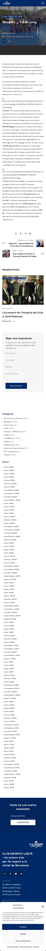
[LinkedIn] (21, 873)
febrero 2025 (10, 520)
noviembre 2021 (11, 649)
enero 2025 (9, 523)
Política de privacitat (26, 947)
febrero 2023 (10, 599)
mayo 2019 (9, 748)
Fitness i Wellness (15, 432)
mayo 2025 (9, 510)
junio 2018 (9, 784)
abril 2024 (9, 553)
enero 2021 (9, 682)
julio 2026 (9, 467)
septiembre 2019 (12, 735)
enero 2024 (9, 563)
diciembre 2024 (11, 526)
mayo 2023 (9, 589)
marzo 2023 (9, 596)
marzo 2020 (9, 715)
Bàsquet (8, 33)
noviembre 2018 (11, 768)
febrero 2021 (10, 678)
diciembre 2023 (11, 566)
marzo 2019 (9, 754)
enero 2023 (9, 602)
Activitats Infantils (16, 418)
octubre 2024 (10, 533)
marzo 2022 (9, 635)
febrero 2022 (10, 639)
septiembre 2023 (12, 576)
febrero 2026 (10, 484)
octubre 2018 (10, 771)
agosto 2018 (10, 778)
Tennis (10, 455)
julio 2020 (9, 702)
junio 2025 (9, 507)
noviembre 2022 (11, 609)
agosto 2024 (10, 540)
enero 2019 (9, 761)
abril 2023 (9, 593)
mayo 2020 (9, 708)
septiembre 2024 (12, 536)
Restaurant (11, 445)
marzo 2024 (9, 556)
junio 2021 (9, 665)
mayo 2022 (9, 629)
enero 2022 (9, 642)
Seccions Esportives (16, 448)
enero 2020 (9, 721)
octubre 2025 (10, 497)
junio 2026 (9, 470)
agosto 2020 (10, 698)
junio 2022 (9, 626)
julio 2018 (9, 781)
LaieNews (12, 438)
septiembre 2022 (12, 616)
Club (9, 428)
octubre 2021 (10, 652)
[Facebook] (10, 873)
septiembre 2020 (12, 695)
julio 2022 (9, 622)
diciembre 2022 (11, 606)
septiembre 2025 (12, 500)
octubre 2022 (10, 612)
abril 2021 (9, 672)
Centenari (10, 425)
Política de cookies (13, 947)
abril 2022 (9, 632)
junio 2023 (9, 586)
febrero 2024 (10, 559)
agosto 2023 (10, 579)
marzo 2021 (9, 675)
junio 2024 (9, 546)
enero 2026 (9, 487)
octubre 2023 (10, 573)
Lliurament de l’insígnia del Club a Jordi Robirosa (22, 314)
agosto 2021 (10, 659)
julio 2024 (9, 543)
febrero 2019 (10, 758)
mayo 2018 (9, 787)
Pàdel (9, 442)
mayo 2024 (9, 550)
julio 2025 (9, 503)
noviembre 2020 (11, 688)
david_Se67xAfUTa (20, 37)
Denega (23, 934)
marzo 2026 (9, 480)
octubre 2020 (10, 692)
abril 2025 (9, 513)
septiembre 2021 (12, 655)
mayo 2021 (9, 669)
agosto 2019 (10, 738)
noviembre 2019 (11, 728)
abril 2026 (9, 477)
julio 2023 (9, 583)
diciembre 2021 (11, 645)
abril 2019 (9, 751)
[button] (43, 906)
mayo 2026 (9, 474)
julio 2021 (9, 662)
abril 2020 (9, 711)
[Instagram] (4, 873)
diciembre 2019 (11, 725)
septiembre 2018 (12, 774)
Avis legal (36, 947)
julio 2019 (9, 741)
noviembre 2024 (11, 530)
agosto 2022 (10, 619)
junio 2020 (9, 705)
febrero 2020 (10, 718)
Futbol (9, 435)
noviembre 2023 (11, 569)
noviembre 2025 (11, 493)
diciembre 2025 (11, 490)
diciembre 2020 (11, 685)
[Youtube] (15, 873)
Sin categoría (12, 451)
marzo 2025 (9, 517)
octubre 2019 (10, 731)
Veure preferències (23, 941)
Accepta (23, 927)
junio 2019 (9, 745)
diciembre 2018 (11, 764)
